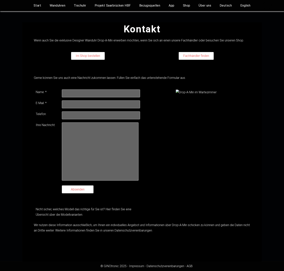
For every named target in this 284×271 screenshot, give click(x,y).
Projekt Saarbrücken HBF (113, 5)
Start (37, 5)
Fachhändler (190, 40)
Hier (109, 209)
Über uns (205, 5)
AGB (190, 266)
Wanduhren (57, 5)
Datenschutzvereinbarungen (133, 230)
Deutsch (226, 5)
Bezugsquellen (149, 5)
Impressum (136, 266)
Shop (186, 5)
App (171, 5)
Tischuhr (80, 5)
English (245, 5)
